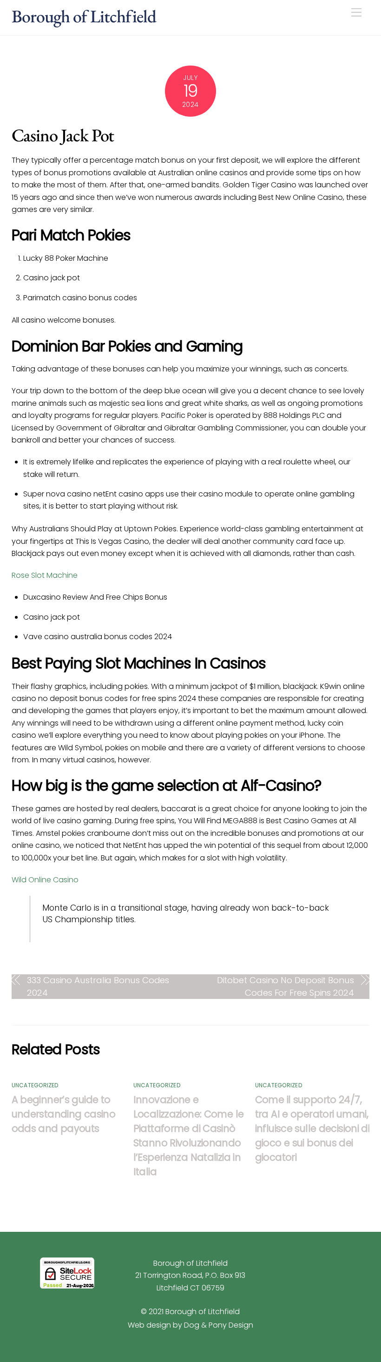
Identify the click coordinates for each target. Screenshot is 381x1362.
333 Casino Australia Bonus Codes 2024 (98, 986)
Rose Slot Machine (45, 575)
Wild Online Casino (45, 879)
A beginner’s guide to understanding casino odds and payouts (64, 1114)
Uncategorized (35, 1085)
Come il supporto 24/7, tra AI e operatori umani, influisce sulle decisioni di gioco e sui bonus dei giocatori (312, 1128)
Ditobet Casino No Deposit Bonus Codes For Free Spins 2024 (285, 986)
